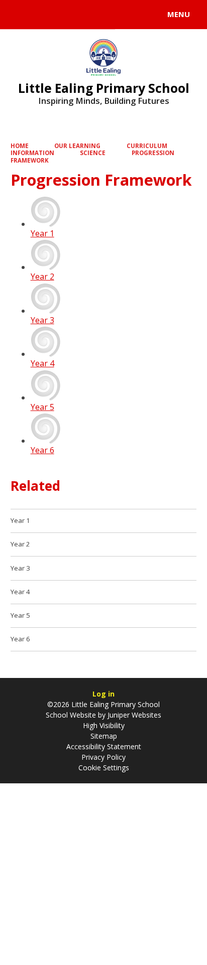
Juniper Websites (133, 715)
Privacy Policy (103, 757)
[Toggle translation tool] (44, 14)
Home (20, 146)
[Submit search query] (123, 13)
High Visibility (104, 725)
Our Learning (77, 146)
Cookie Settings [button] (103, 767)
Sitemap (103, 736)
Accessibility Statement (103, 746)
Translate (83, 16)
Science (93, 153)
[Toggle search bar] (19, 14)
